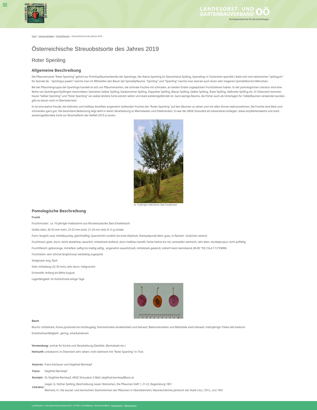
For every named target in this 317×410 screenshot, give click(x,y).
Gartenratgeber (46, 36)
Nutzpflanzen (63, 36)
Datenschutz (130, 405)
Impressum (117, 405)
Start (34, 36)
